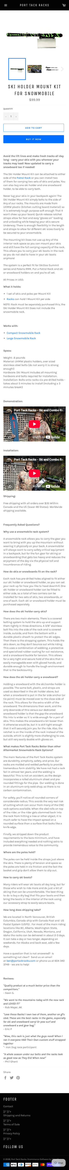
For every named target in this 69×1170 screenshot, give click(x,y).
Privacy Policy (11, 1133)
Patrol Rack (24, 177)
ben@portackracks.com (21, 960)
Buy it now (33, 139)
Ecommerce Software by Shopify (43, 1159)
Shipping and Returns (16, 1115)
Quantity (8, 109)
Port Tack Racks (34, 5)
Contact (8, 1106)
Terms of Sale (11, 1124)
